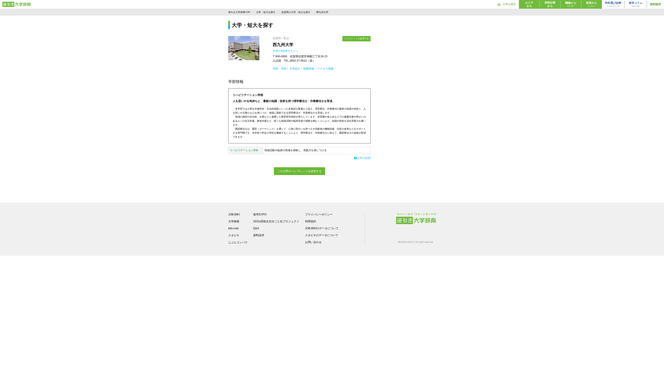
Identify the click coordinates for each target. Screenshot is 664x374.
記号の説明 (364, 158)
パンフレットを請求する (356, 38)
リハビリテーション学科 (244, 150)
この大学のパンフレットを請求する (299, 171)
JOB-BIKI (234, 214)
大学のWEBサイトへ (286, 51)
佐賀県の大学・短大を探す (295, 12)
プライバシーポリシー (319, 214)
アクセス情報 (325, 68)
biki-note (233, 228)
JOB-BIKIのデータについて (322, 228)
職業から (570, 4)
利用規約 (310, 221)
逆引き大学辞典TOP (239, 12)
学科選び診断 (613, 4)
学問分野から (550, 4)
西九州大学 (283, 44)
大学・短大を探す (265, 12)
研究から (591, 4)
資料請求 (655, 4)
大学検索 (233, 221)
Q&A (256, 228)
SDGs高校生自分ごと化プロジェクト (276, 221)
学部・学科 (280, 68)
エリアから (529, 4)
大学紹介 (294, 68)
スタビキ (233, 235)
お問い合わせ (313, 242)
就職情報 (308, 68)
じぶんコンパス (238, 242)
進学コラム (636, 4)
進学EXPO (259, 214)
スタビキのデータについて (321, 235)
